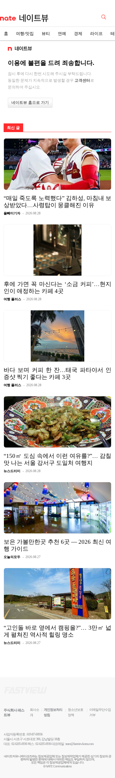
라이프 (96, 33)
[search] (104, 16)
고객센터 (82, 80)
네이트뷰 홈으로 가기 (30, 102)
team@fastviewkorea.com (80, 744)
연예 (62, 33)
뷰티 (46, 33)
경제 (78, 33)
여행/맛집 (25, 33)
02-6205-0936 (19, 744)
